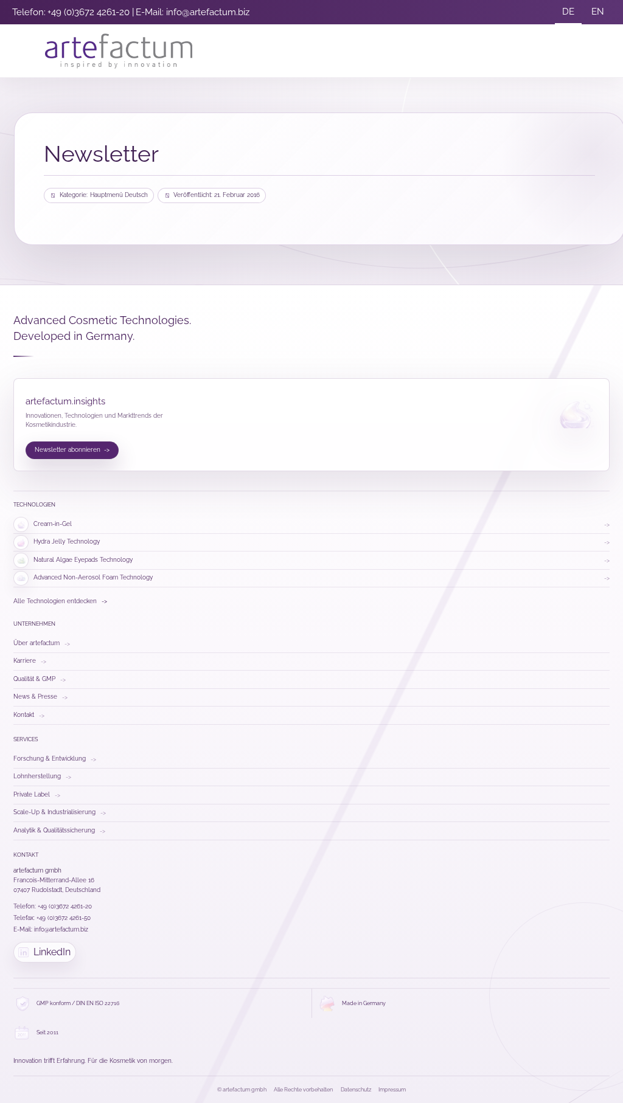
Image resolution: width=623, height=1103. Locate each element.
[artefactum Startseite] (118, 51)
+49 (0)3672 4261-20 (88, 12)
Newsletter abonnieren (72, 449)
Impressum (392, 1090)
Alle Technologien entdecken (60, 601)
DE (568, 11)
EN (597, 11)
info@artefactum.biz (207, 12)
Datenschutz (356, 1090)
